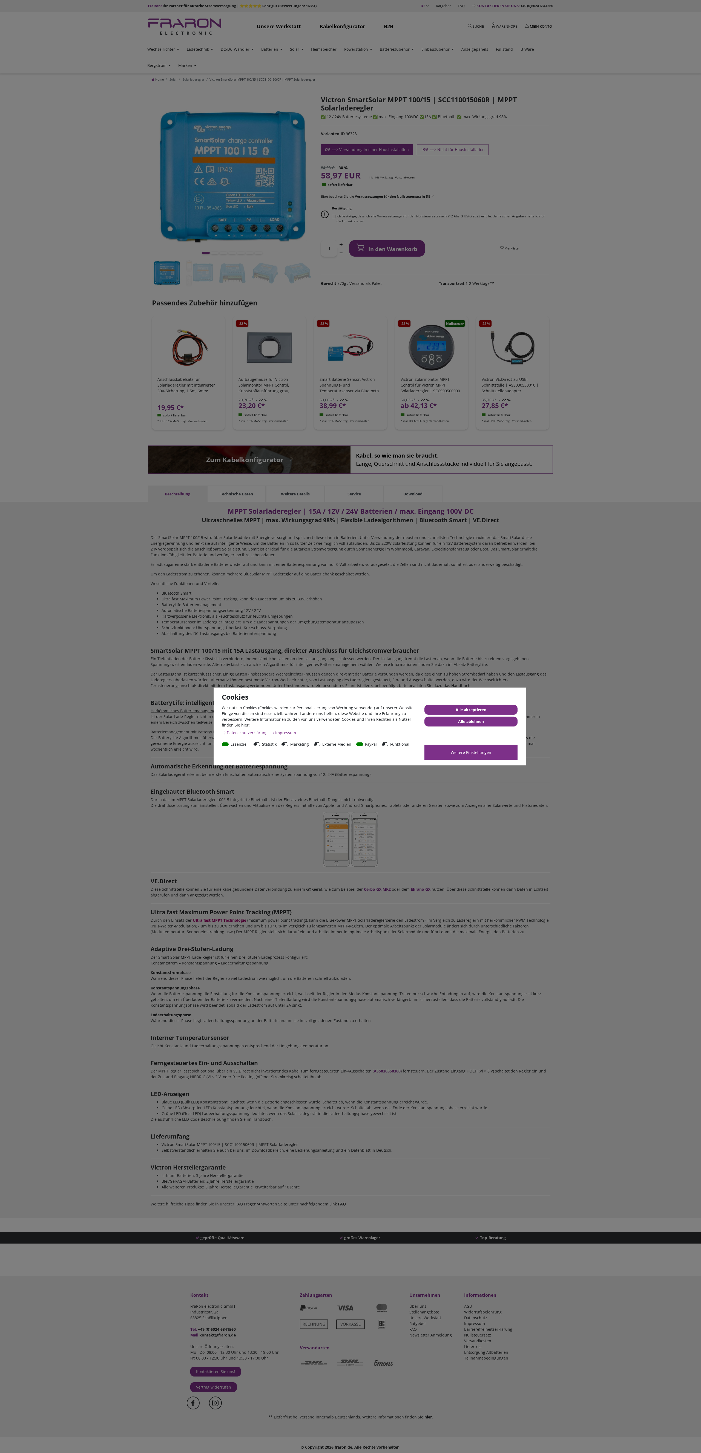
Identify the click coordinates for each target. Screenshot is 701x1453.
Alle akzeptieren (471, 709)
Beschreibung (177, 493)
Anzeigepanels (474, 49)
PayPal (371, 744)
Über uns (417, 1306)
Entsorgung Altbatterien (486, 1352)
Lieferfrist (473, 1346)
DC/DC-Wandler (235, 49)
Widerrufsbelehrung (483, 1312)
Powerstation (356, 49)
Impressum (474, 1323)
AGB (468, 1306)
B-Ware (527, 49)
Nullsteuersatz (477, 1335)
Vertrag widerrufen (213, 1387)
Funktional (399, 744)
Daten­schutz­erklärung (248, 732)
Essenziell (240, 744)
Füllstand (504, 49)
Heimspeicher (324, 49)
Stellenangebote (424, 1312)
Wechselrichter (161, 49)
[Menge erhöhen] (341, 244)
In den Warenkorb (392, 249)
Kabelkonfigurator (342, 26)
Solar (294, 49)
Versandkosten (405, 177)
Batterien (269, 49)
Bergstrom (156, 65)
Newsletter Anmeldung (430, 1335)
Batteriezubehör (395, 49)
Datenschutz (475, 1317)
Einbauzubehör (435, 49)
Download (413, 493)
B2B (388, 26)
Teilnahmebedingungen (486, 1358)
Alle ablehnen (471, 721)
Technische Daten (236, 493)
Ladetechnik (198, 49)
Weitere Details (295, 493)
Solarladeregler (193, 79)
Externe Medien (336, 744)
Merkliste (511, 248)
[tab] (177, 494)
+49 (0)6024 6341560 (514, 5)
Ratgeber (443, 5)
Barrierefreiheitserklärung (488, 1329)
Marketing (299, 744)
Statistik (269, 744)
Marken (185, 65)
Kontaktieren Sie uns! (215, 1371)
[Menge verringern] (341, 252)
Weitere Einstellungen (471, 752)
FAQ (461, 5)
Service (354, 493)
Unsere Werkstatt (279, 26)
